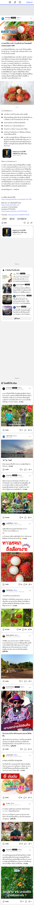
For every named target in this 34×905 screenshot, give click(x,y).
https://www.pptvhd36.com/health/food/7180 (16, 199)
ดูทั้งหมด (17, 318)
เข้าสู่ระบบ (29, 2)
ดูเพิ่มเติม (5, 651)
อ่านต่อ (21, 402)
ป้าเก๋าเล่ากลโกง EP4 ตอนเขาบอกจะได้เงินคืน (16, 734)
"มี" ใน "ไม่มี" (7, 460)
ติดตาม (18, 17)
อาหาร (4, 219)
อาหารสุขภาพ (21, 219)
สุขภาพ (12, 219)
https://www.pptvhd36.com (10, 205)
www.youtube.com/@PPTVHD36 (18, 215)
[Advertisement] (17, 10)
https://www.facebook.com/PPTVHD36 (14, 211)
